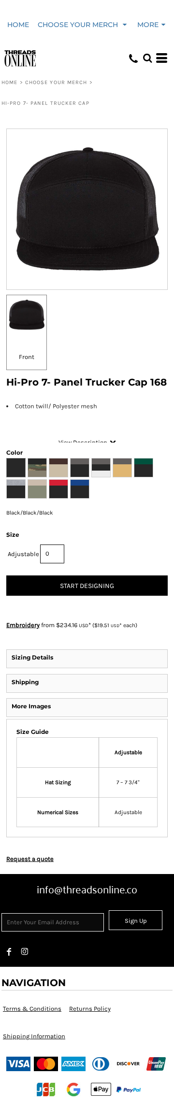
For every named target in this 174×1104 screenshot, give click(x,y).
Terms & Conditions (32, 1008)
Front (26, 356)
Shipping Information (34, 1036)
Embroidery (23, 625)
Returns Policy (90, 1008)
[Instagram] (24, 952)
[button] (83, 24)
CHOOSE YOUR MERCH (56, 82)
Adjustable (23, 554)
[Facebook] (9, 952)
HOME (9, 82)
